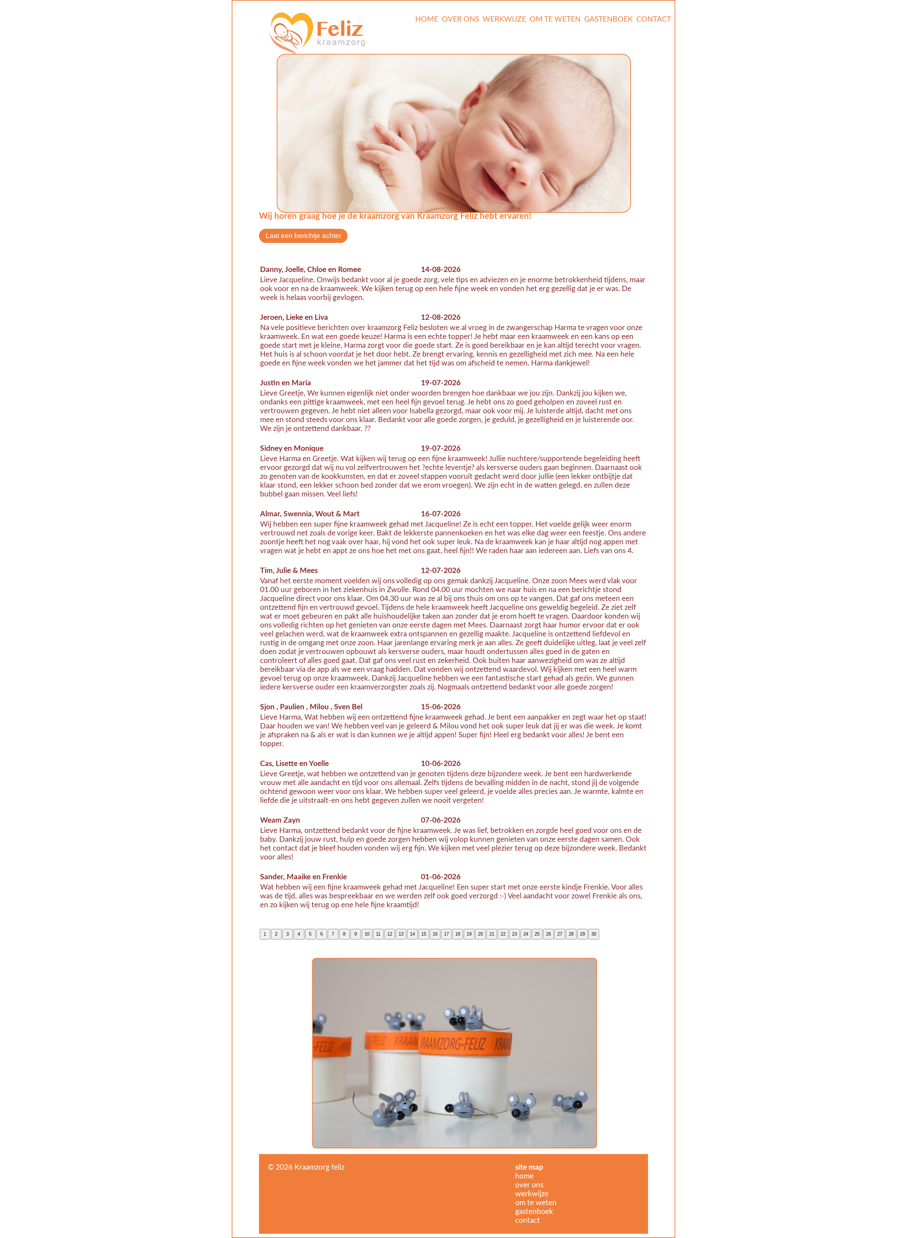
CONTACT (653, 19)
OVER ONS (460, 19)
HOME (426, 19)
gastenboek (534, 1211)
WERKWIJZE (504, 19)
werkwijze (531, 1194)
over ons (529, 1185)
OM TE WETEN (555, 19)
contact (527, 1220)
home (524, 1176)
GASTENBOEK (608, 19)
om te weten (536, 1202)
